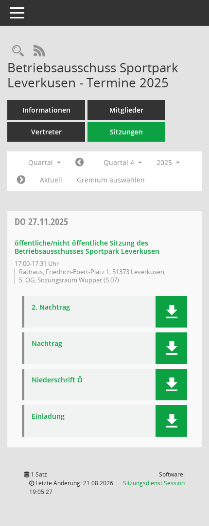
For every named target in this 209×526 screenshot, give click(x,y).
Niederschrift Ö (57, 380)
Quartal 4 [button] (120, 162)
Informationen (46, 110)
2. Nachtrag (51, 307)
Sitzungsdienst (154, 483)
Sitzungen (126, 131)
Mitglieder (126, 110)
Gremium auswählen (111, 179)
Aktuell (51, 179)
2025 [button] (165, 162)
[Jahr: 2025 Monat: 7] (79, 162)
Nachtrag (47, 344)
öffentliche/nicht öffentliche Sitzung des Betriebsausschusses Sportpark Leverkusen (87, 247)
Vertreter (46, 131)
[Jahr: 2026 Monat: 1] (21, 180)
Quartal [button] (41, 162)
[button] (171, 312)
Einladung (48, 416)
